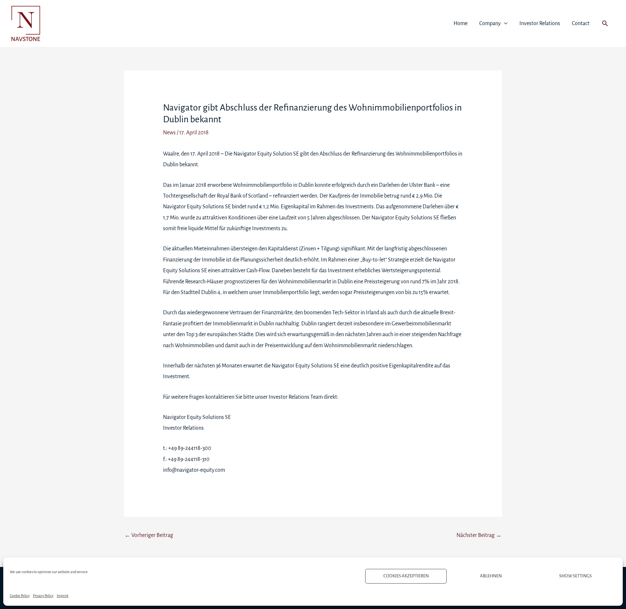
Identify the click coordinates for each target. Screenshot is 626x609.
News (169, 133)
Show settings (575, 575)
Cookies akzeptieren (406, 575)
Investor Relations (539, 23)
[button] (605, 23)
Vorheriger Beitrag (149, 535)
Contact (580, 23)
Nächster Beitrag (478, 535)
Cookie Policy (20, 596)
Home (461, 23)
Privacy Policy (43, 596)
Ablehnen (491, 575)
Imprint (62, 596)
